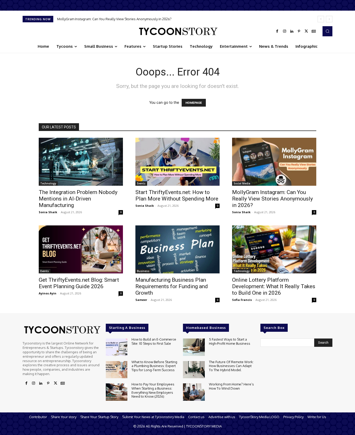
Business (143, 271)
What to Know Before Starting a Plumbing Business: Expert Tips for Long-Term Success (154, 366)
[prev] (321, 19)
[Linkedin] (291, 31)
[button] (327, 31)
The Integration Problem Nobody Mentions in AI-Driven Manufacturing (78, 198)
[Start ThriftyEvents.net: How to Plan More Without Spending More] (177, 162)
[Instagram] (284, 31)
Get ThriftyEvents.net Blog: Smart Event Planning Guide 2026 (79, 283)
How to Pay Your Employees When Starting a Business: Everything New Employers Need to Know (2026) (153, 390)
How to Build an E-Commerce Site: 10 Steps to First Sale (154, 341)
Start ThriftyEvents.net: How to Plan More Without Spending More (176, 195)
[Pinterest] (299, 31)
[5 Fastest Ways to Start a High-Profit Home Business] (194, 347)
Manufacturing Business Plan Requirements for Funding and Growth (171, 286)
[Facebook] (277, 31)
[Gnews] (313, 31)
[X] (306, 31)
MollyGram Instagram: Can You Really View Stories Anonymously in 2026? (114, 19)
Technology (48, 183)
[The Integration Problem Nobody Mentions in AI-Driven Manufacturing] (81, 162)
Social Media (242, 183)
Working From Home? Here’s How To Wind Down (231, 386)
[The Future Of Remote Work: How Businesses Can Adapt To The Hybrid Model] (194, 369)
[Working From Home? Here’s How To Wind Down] (194, 392)
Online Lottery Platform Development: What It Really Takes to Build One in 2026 (273, 286)
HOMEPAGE (194, 103)
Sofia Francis (242, 300)
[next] (329, 19)
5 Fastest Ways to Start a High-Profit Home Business (229, 341)
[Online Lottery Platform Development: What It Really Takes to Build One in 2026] (274, 249)
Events (141, 183)
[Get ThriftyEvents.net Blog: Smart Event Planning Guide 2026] (81, 249)
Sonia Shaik (48, 212)
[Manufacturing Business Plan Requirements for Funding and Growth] (177, 249)
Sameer (141, 300)
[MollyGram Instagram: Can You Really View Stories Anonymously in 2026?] (274, 162)
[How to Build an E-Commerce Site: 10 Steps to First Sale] (116, 347)
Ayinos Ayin (47, 293)
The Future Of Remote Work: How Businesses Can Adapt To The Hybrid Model (231, 366)
